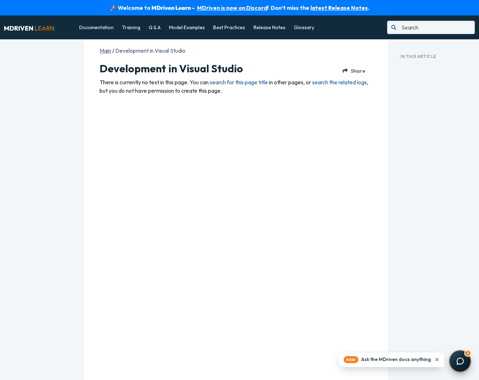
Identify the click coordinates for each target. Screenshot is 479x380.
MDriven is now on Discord (232, 7)
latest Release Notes (339, 7)
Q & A (155, 27)
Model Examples (187, 27)
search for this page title (239, 82)
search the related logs (339, 82)
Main (105, 50)
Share (358, 70)
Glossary (304, 27)
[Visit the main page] (29, 27)
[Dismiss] (437, 359)
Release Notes (269, 27)
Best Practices (229, 27)
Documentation (96, 27)
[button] (391, 359)
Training (131, 27)
